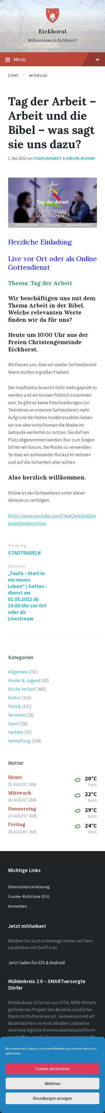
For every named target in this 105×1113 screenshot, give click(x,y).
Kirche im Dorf (80, 158)
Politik (14, 706)
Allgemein (18, 672)
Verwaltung (19, 741)
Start (13, 75)
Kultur (14, 698)
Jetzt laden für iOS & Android (36, 963)
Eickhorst (52, 31)
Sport (13, 724)
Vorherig (17, 545)
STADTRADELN (24, 552)
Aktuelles (38, 75)
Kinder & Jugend (24, 680)
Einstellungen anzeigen (52, 1098)
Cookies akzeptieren (52, 1068)
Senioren (17, 715)
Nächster (17, 566)
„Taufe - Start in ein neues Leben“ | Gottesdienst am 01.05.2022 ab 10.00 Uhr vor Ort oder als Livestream (27, 596)
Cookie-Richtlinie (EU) (28, 896)
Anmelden (17, 906)
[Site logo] (52, 22)
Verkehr (15, 732)
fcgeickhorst (47, 158)
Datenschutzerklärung (29, 886)
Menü (19, 59)
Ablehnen (53, 1083)
